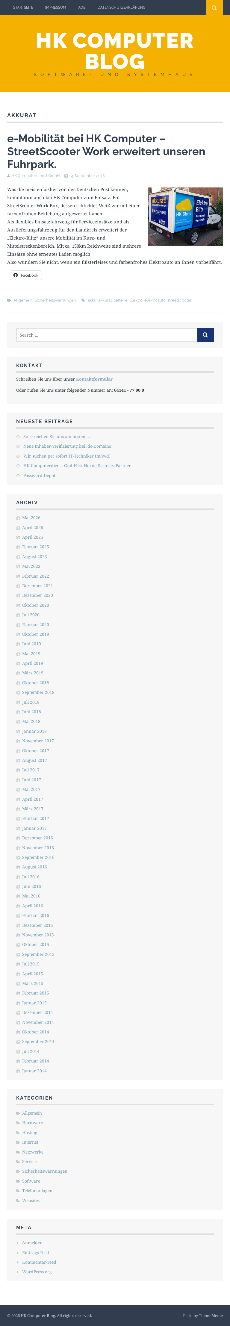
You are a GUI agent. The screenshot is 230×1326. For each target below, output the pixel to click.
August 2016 (34, 867)
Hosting (29, 1132)
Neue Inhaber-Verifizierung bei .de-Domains (67, 446)
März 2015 (32, 983)
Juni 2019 (31, 644)
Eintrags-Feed (35, 1252)
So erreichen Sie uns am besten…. (56, 436)
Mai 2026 (31, 517)
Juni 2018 (31, 712)
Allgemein (23, 300)
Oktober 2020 (35, 605)
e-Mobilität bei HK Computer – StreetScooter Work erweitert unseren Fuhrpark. (106, 151)
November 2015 (38, 935)
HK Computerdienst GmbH (35, 175)
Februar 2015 (35, 993)
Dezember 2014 (37, 1012)
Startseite (23, 7)
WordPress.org (37, 1271)
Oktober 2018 (35, 682)
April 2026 (32, 527)
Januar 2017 (34, 828)
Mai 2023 (31, 566)
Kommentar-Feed (39, 1262)
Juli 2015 (31, 964)
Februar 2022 (35, 576)
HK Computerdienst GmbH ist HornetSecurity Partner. (77, 465)
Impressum (55, 7)
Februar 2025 (35, 547)
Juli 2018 (31, 702)
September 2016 (38, 857)
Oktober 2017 (35, 750)
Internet (30, 1142)
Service (29, 1161)
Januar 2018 (34, 731)
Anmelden (32, 1242)
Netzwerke (32, 1152)
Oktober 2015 (35, 944)
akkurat (105, 300)
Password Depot (39, 475)
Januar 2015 (34, 1003)
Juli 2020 (31, 614)
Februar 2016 (35, 915)
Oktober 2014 (35, 1032)
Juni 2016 (31, 886)
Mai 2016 (31, 896)
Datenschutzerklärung (122, 7)
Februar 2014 (35, 1061)
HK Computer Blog (115, 51)
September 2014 (38, 1041)
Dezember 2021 (37, 585)
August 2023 (34, 556)
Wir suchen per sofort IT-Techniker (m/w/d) (67, 456)
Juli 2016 (31, 877)
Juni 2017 (31, 779)
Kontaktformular (94, 379)
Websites (31, 1200)
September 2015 (38, 954)
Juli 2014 (31, 1051)
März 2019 (32, 673)
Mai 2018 (31, 721)
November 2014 (38, 1022)
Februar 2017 (35, 818)
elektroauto (155, 300)
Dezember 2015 (37, 925)
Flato (188, 1315)
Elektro (136, 300)
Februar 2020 (35, 624)
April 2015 (32, 974)
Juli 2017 (31, 770)
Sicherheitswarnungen (55, 300)
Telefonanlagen (37, 1190)
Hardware (32, 1122)
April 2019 (32, 663)
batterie (121, 300)
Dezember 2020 (37, 595)
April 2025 (32, 537)
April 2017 (32, 799)
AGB (82, 7)
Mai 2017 (31, 789)
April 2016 (32, 906)
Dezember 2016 (37, 838)
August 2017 (34, 760)
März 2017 (32, 809)
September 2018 (38, 692)
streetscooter (179, 300)
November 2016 (38, 847)
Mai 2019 (31, 653)
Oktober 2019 (35, 634)
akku (92, 300)
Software (31, 1181)
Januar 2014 (34, 1071)
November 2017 (38, 741)
